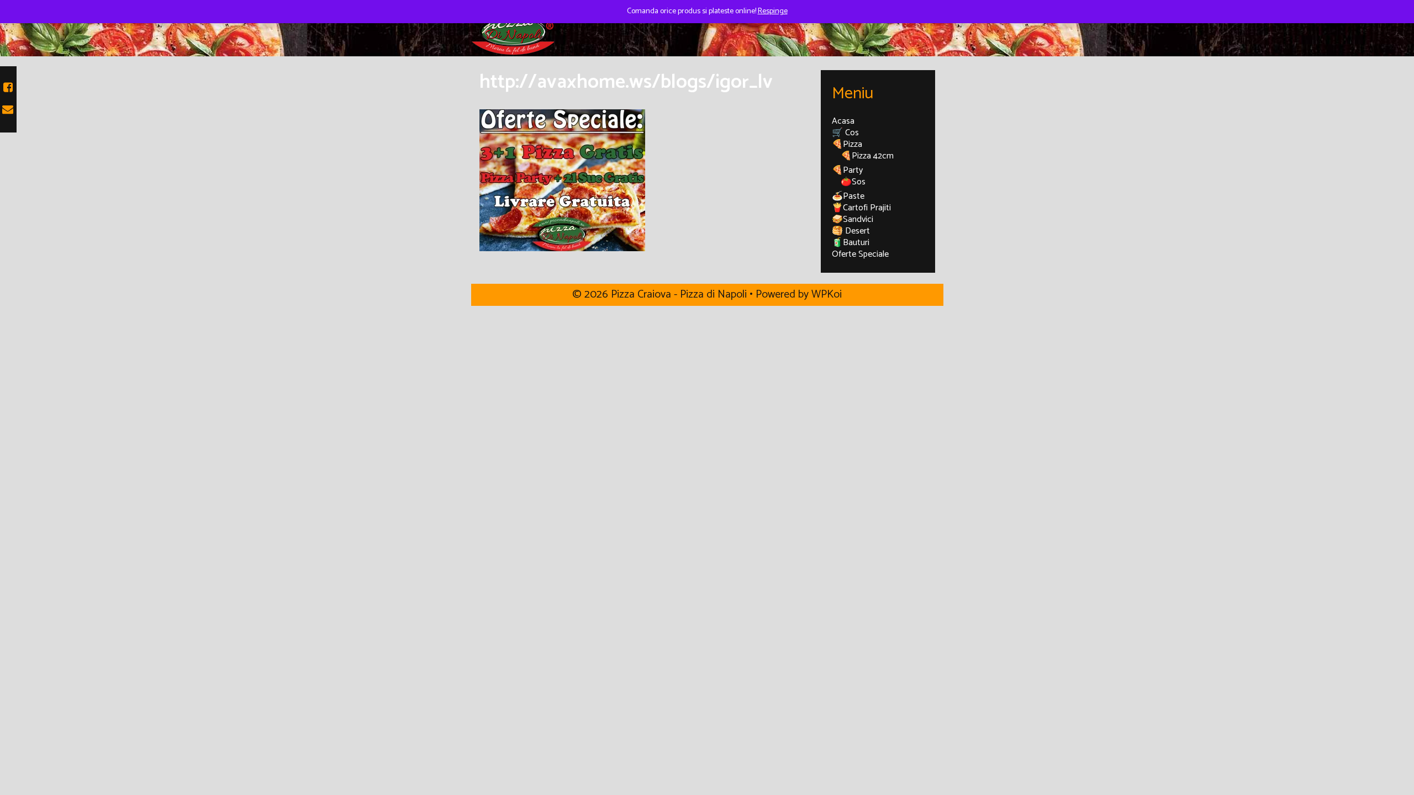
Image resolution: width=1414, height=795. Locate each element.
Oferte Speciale (860, 254)
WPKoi (826, 294)
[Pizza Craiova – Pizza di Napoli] (512, 31)
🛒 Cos (845, 132)
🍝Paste (848, 196)
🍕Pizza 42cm (867, 156)
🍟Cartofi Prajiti (861, 207)
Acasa (843, 121)
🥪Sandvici (852, 219)
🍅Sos (853, 181)
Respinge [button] (773, 11)
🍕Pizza (847, 144)
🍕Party (847, 170)
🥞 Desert (851, 231)
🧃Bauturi (850, 242)
